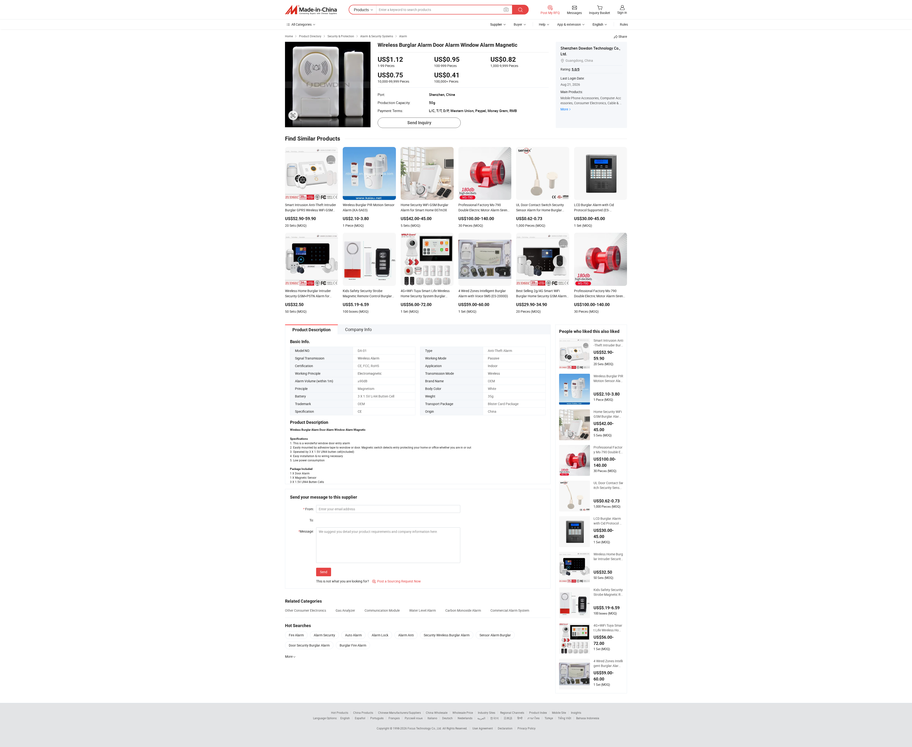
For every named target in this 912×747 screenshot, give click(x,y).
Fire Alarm (296, 635)
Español (360, 718)
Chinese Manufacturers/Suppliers (399, 712)
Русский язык (414, 718)
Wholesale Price (462, 712)
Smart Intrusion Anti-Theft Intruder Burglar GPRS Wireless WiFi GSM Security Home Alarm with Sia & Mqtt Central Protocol (608, 343)
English (345, 718)
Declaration (505, 728)
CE (360, 411)
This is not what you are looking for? (342, 581)
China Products (363, 712)
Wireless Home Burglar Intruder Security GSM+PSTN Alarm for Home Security (608, 556)
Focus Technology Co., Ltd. (425, 728)
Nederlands (465, 718)
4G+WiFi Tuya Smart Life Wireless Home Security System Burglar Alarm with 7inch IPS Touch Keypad (608, 628)
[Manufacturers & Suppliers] (311, 10)
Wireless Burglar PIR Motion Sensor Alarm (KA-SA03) (608, 378)
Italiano (432, 718)
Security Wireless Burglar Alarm (447, 635)
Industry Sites (486, 712)
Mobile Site (559, 712)
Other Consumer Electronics (305, 610)
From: (308, 509)
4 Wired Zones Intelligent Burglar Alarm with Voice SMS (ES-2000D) (608, 663)
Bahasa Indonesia (587, 718)
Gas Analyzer (345, 610)
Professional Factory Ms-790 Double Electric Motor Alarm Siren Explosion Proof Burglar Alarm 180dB (608, 449)
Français (394, 718)
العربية (481, 718)
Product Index (538, 712)
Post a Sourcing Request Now (396, 581)
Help (542, 24)
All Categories (301, 24)
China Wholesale (436, 712)
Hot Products (339, 712)
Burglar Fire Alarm (353, 645)
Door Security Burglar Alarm (309, 645)
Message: (306, 531)
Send (323, 572)
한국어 (494, 718)
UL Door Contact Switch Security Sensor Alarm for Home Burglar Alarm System (608, 485)
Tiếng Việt (564, 718)
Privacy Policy (527, 728)
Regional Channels (512, 712)
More (564, 109)
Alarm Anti (406, 635)
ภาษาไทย (533, 718)
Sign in (622, 12)
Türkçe (549, 718)
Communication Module (382, 610)
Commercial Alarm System (509, 610)
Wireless (494, 373)
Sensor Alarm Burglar (495, 635)
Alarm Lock (380, 635)
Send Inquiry (419, 122)
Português (377, 718)
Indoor (493, 366)
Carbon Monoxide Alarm (463, 610)
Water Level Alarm (422, 610)
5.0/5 (576, 69)
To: (311, 520)
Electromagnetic (370, 373)
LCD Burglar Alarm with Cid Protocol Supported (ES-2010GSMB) (608, 521)
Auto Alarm (353, 635)
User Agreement (482, 728)
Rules (624, 24)
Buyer (518, 24)
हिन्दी (519, 718)
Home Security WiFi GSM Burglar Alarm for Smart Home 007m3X (608, 414)
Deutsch (447, 718)
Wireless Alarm (368, 358)
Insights (576, 712)
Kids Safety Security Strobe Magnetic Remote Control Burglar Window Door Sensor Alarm (608, 592)
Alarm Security (324, 635)
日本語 (508, 718)
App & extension (569, 24)
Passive (493, 358)
